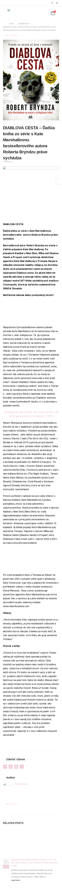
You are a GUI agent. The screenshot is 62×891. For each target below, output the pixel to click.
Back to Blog (11, 35)
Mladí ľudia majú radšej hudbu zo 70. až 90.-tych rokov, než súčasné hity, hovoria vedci (34, 862)
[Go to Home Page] (4, 23)
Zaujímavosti (7, 162)
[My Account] (38, 13)
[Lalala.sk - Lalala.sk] (14, 13)
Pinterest (16, 767)
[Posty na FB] (31, 194)
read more (16, 880)
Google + (11, 767)
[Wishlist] (45, 13)
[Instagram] (57, 3)
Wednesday (21, 784)
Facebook (5, 767)
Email (22, 767)
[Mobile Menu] (5, 13)
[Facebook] (52, 3)
